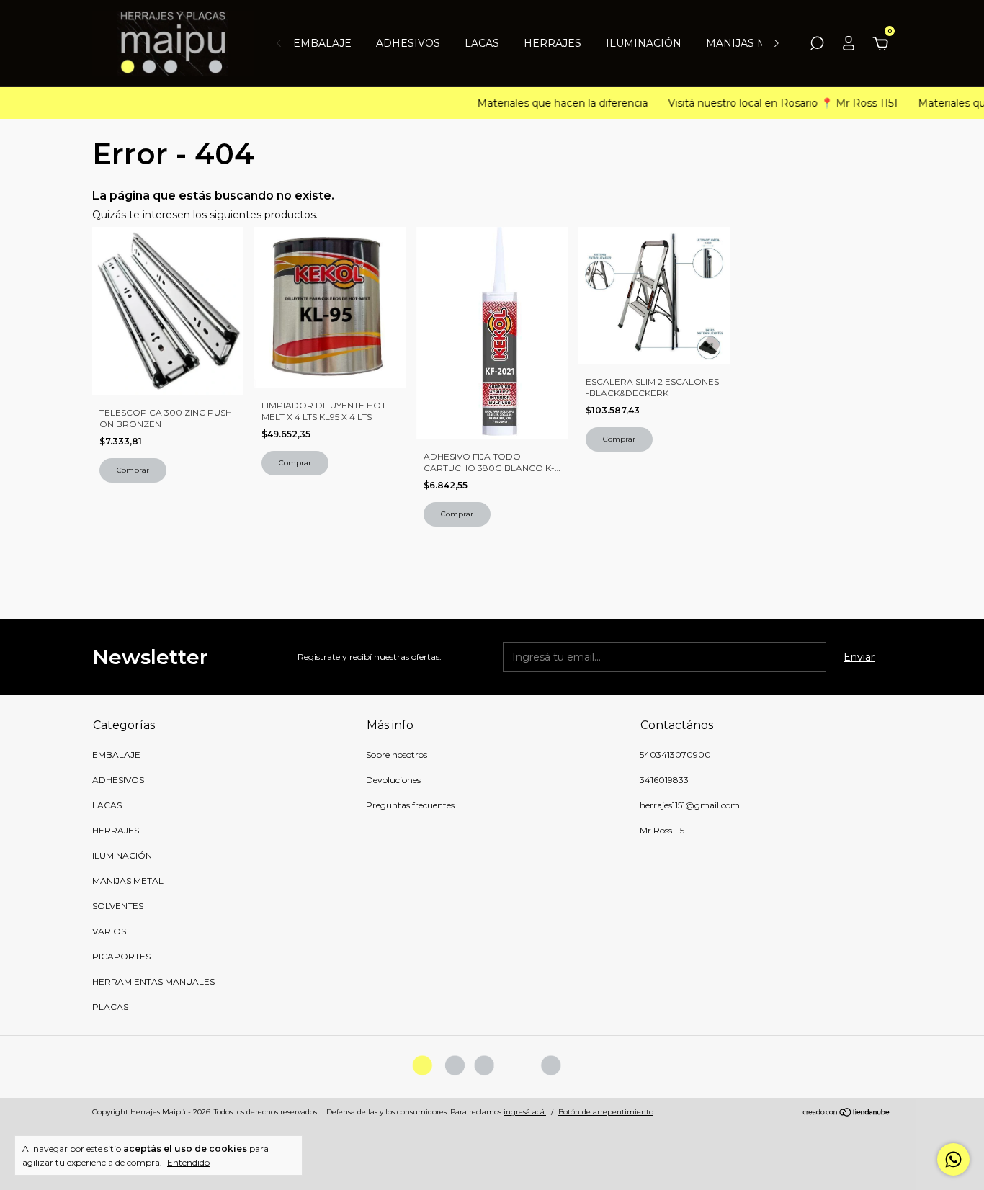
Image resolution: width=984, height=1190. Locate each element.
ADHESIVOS (408, 43)
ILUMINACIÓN (643, 43)
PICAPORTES (121, 956)
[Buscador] (817, 45)
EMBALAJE (322, 43)
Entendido (188, 1162)
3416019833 (664, 779)
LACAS (482, 43)
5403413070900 (675, 754)
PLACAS (110, 1006)
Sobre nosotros (396, 754)
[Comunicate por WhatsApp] (953, 1159)
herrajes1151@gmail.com (690, 805)
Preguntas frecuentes (410, 805)
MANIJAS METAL (750, 43)
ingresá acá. (525, 1112)
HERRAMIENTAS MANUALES (153, 981)
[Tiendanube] (847, 1113)
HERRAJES (552, 43)
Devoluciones (393, 779)
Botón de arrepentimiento (605, 1112)
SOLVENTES (117, 905)
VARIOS (109, 931)
